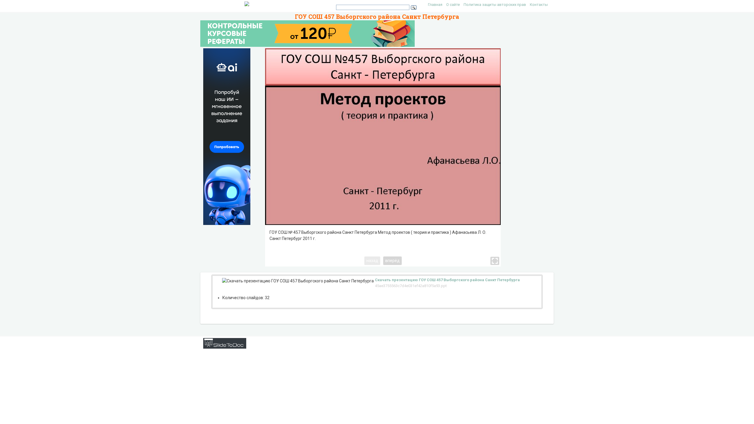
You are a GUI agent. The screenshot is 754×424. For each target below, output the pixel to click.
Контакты (539, 4)
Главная (435, 4)
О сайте (453, 4)
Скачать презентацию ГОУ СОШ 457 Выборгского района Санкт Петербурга (447, 280)
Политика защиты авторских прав (495, 4)
